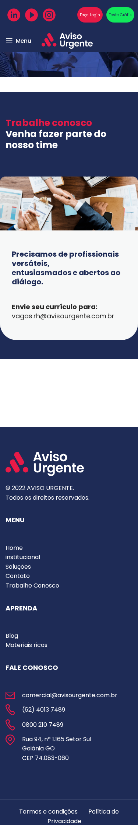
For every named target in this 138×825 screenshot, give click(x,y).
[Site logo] (67, 40)
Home (14, 548)
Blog (12, 635)
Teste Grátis (120, 15)
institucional (23, 557)
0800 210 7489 (42, 724)
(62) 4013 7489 (43, 709)
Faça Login (90, 15)
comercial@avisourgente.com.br (69, 695)
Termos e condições (48, 811)
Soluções (18, 566)
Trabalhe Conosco (32, 585)
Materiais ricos (26, 645)
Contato (18, 576)
